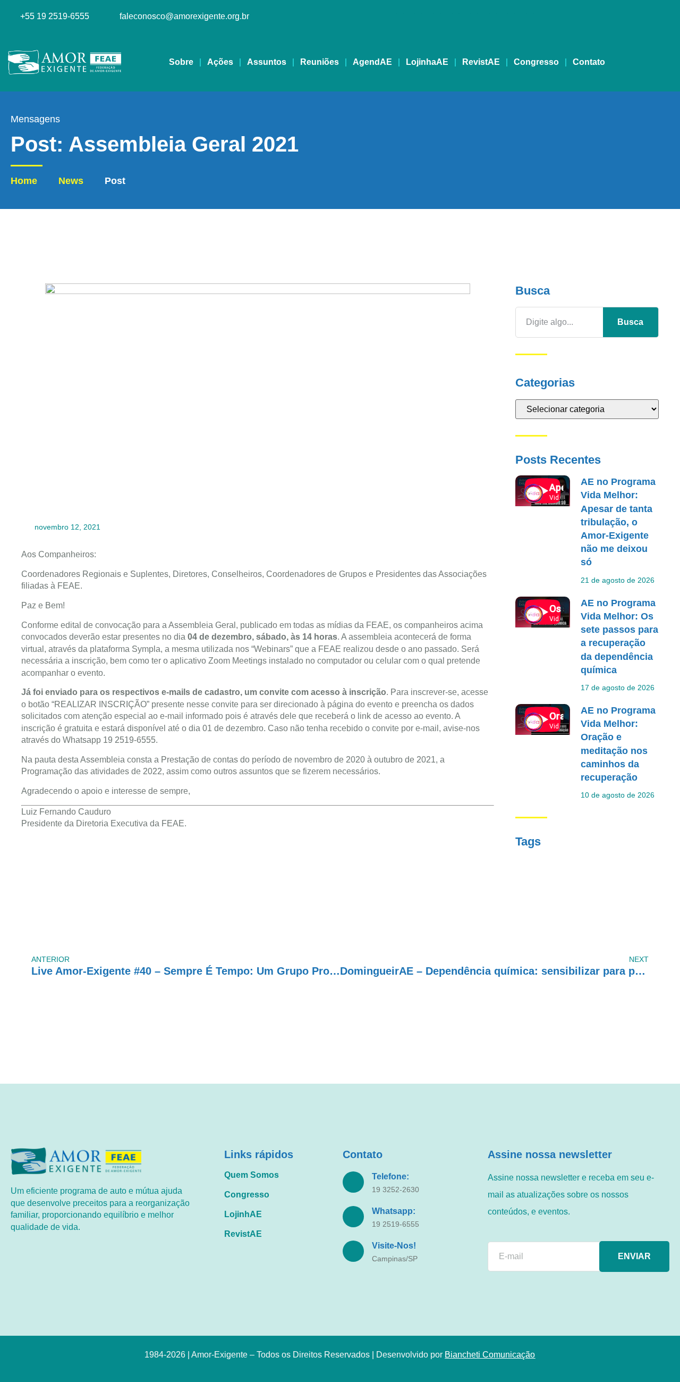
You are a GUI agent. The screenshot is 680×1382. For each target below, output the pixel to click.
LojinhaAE (427, 61)
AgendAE (372, 61)
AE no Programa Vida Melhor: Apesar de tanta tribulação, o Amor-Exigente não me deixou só (618, 521)
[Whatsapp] (511, 17)
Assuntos (266, 61)
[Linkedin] (456, 17)
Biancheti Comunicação (490, 1354)
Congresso (536, 61)
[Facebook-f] (418, 17)
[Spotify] (493, 17)
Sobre (181, 61)
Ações (220, 61)
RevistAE (481, 61)
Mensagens (35, 119)
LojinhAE (243, 1214)
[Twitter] (474, 17)
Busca (630, 321)
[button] (662, 62)
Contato (589, 61)
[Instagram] (400, 17)
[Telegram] (530, 17)
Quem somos (251, 1174)
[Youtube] (437, 17)
